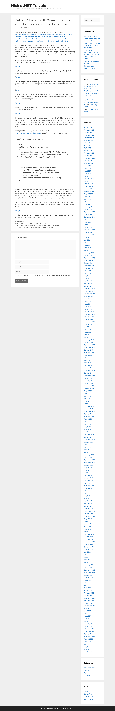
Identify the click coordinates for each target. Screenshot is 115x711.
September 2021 (89, 235)
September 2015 (89, 388)
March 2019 (88, 309)
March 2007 (88, 621)
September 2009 (90, 547)
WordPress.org (89, 699)
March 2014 (88, 432)
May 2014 (87, 427)
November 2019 (89, 291)
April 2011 (87, 498)
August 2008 (88, 577)
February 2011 (89, 503)
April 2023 (87, 204)
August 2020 (88, 268)
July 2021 (87, 240)
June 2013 (87, 447)
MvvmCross (50, 34)
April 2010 (87, 529)
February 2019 (89, 311)
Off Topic (87, 675)
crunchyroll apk (89, 98)
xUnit (44, 223)
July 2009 (87, 552)
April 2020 (87, 278)
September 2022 (89, 217)
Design (86, 670)
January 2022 (88, 227)
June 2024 (87, 168)
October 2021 (88, 232)
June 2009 (87, 555)
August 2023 (88, 194)
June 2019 (87, 301)
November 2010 (89, 511)
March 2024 (88, 176)
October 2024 (88, 161)
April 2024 (87, 173)
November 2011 (89, 483)
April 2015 (87, 401)
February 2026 (89, 130)
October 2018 (88, 319)
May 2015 (87, 398)
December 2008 (89, 570)
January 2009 (88, 567)
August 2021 (88, 237)
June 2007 (87, 613)
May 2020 (87, 276)
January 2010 (88, 537)
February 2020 (89, 283)
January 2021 (88, 255)
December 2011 (89, 480)
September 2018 (89, 322)
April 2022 (87, 222)
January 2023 (88, 209)
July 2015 (87, 393)
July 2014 (87, 422)
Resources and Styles (48, 39)
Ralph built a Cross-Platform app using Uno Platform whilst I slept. (92, 39)
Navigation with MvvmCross (55, 37)
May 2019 (87, 304)
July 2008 (87, 580)
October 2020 (88, 263)
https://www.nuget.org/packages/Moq (28, 133)
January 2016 (88, 383)
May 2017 (87, 360)
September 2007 (89, 606)
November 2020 (89, 260)
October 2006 (89, 634)
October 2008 (88, 575)
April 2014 (87, 429)
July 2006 (87, 641)
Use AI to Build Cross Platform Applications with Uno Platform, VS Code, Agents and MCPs (91, 54)
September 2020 (89, 265)
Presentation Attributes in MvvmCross (27, 39)
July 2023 (87, 196)
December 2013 (89, 439)
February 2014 (89, 434)
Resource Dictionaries (63, 39)
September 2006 (90, 636)
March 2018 (88, 337)
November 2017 (89, 347)
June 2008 (87, 583)
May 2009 (87, 557)
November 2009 (89, 542)
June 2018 (87, 329)
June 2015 (87, 396)
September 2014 (89, 416)
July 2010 (87, 521)
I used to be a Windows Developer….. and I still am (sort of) (92, 46)
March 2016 (88, 378)
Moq (27, 223)
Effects (43, 37)
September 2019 (89, 294)
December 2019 (89, 288)
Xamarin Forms (38, 223)
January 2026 (88, 132)
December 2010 (89, 508)
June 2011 (87, 493)
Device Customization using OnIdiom (58, 41)
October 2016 (88, 373)
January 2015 (88, 409)
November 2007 (89, 601)
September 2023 (89, 191)
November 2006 (89, 631)
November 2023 (89, 186)
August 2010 (88, 519)
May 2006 (87, 647)
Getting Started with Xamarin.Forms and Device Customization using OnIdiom (38, 225)
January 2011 (88, 506)
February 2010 (89, 534)
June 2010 (87, 524)
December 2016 (89, 370)
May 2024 (87, 171)
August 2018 (88, 324)
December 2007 (89, 598)
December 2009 (89, 539)
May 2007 (87, 616)
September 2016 (89, 375)
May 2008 (87, 585)
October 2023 (88, 189)
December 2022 (89, 212)
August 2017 (88, 355)
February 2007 (89, 624)
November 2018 (89, 317)
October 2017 (88, 350)
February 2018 (89, 340)
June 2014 (87, 424)
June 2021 (87, 242)
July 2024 (87, 166)
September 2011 (89, 485)
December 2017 (89, 345)
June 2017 (87, 358)
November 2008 (89, 572)
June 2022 (87, 219)
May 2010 (87, 526)
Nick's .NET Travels (28, 5)
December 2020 (89, 258)
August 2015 (88, 391)
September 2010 (89, 516)
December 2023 (89, 184)
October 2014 (88, 414)
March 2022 (88, 225)
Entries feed (88, 694)
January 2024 (88, 181)
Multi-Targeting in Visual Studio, (25, 34)
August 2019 (88, 296)
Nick (85, 84)
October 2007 (88, 603)
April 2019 (87, 306)
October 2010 (88, 514)
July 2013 (87, 444)
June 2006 (87, 644)
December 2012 (89, 460)
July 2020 (87, 271)
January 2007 (88, 626)
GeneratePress (69, 708)
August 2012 (88, 468)
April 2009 (87, 560)
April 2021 (87, 248)
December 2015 (89, 386)
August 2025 (88, 140)
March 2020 (88, 281)
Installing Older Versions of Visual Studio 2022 (92, 86)
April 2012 (87, 470)
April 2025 (87, 148)
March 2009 (88, 562)
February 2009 (89, 565)
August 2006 (88, 639)
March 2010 (88, 531)
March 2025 (88, 150)
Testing (31, 223)
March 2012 (88, 473)
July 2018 (87, 327)
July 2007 (87, 611)
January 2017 (88, 368)
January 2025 (88, 155)
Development (20, 221)
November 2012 (89, 462)
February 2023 (89, 207)
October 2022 (88, 214)
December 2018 (89, 314)
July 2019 (87, 299)
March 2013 (88, 452)
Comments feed (89, 696)
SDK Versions (41, 34)
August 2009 (88, 549)
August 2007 (88, 608)
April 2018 (87, 335)
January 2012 (88, 478)
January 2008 (88, 595)
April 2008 (87, 588)
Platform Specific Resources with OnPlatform (30, 41)
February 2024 (89, 178)
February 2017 (89, 365)
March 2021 (88, 250)
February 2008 (89, 593)
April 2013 (87, 450)
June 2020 (87, 273)
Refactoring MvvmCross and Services (27, 37)
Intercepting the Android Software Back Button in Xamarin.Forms (34, 227)
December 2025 (89, 135)
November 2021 (89, 230)
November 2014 (89, 411)
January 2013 (88, 457)
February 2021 (89, 253)
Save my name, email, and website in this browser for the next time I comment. (43, 275)
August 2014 (88, 419)
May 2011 (87, 496)
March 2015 (88, 404)
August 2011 (88, 488)
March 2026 (88, 127)
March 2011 (88, 501)
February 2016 (89, 381)
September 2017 (89, 352)
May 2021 (87, 245)
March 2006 (88, 652)
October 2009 (89, 544)
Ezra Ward (87, 91)
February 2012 (89, 475)
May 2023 (87, 202)
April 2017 (87, 363)
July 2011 (87, 491)
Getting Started (20, 223)
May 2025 (87, 145)
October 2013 (88, 442)
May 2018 (87, 332)
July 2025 (87, 143)
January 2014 (88, 437)
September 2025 (89, 138)
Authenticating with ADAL (64, 34)
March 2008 (88, 590)
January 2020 (88, 286)
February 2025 (89, 153)
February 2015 (89, 406)
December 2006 (89, 629)
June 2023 (87, 199)
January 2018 (88, 342)
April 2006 (87, 649)
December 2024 (89, 158)
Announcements (89, 668)
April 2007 (87, 618)
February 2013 (89, 455)
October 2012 (88, 465)
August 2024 (88, 163)
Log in (86, 691)
